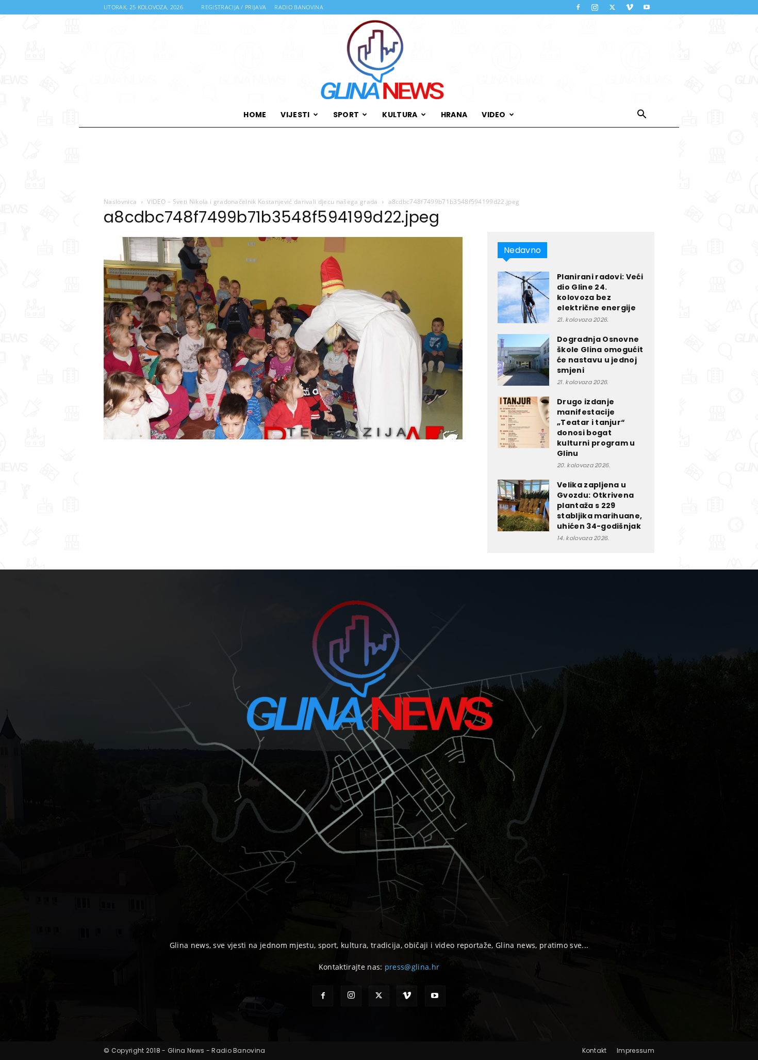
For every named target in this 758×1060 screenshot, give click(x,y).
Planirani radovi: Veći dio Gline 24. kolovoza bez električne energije (600, 292)
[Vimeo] (629, 7)
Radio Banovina (298, 7)
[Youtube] (646, 7)
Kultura (399, 114)
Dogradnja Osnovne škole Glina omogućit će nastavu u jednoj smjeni (600, 354)
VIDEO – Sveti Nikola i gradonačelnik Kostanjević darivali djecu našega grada (262, 201)
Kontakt (594, 1050)
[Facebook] (578, 7)
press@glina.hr (412, 967)
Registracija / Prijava (233, 7)
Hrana (454, 114)
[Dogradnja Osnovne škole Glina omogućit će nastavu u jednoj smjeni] (523, 360)
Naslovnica (120, 201)
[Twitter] (612, 7)
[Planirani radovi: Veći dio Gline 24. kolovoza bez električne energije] (523, 297)
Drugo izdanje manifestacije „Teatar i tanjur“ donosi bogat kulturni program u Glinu (596, 427)
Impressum (635, 1050)
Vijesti (295, 114)
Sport (346, 114)
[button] (642, 115)
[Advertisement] (379, 162)
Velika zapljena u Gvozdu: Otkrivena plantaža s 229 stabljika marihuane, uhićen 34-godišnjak (599, 505)
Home (254, 114)
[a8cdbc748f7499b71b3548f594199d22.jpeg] (283, 437)
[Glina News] (379, 58)
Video (494, 114)
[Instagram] (595, 7)
